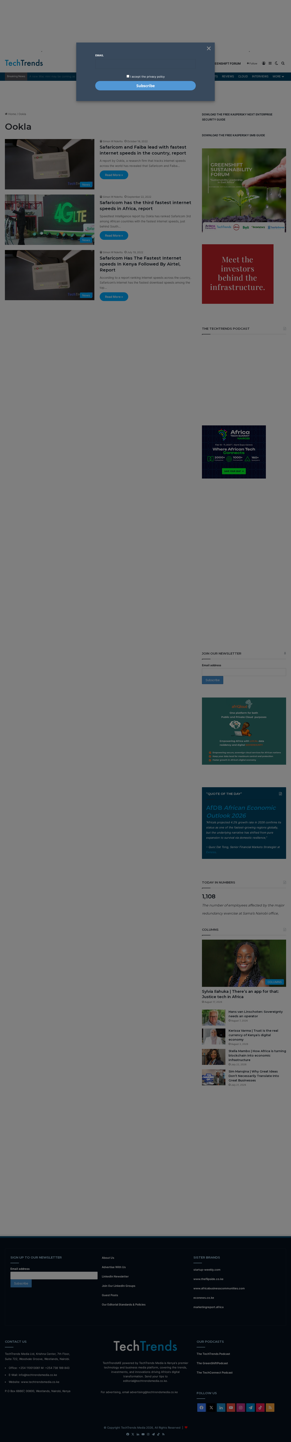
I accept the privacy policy (147, 76)
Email (99, 55)
